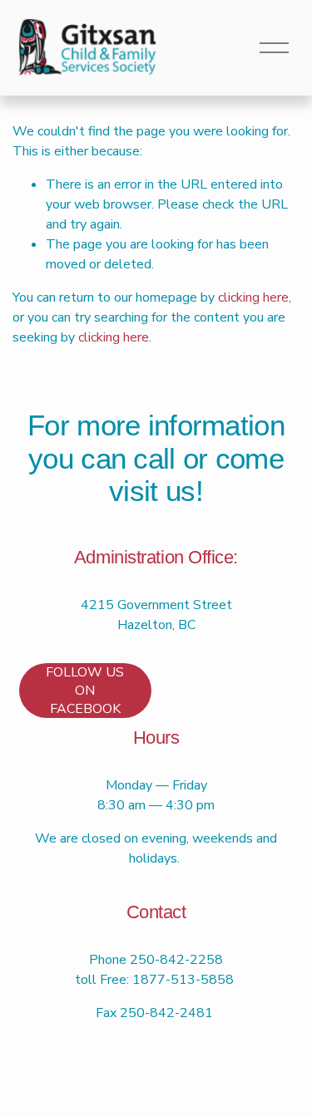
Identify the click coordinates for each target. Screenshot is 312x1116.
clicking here (253, 297)
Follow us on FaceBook (85, 690)
